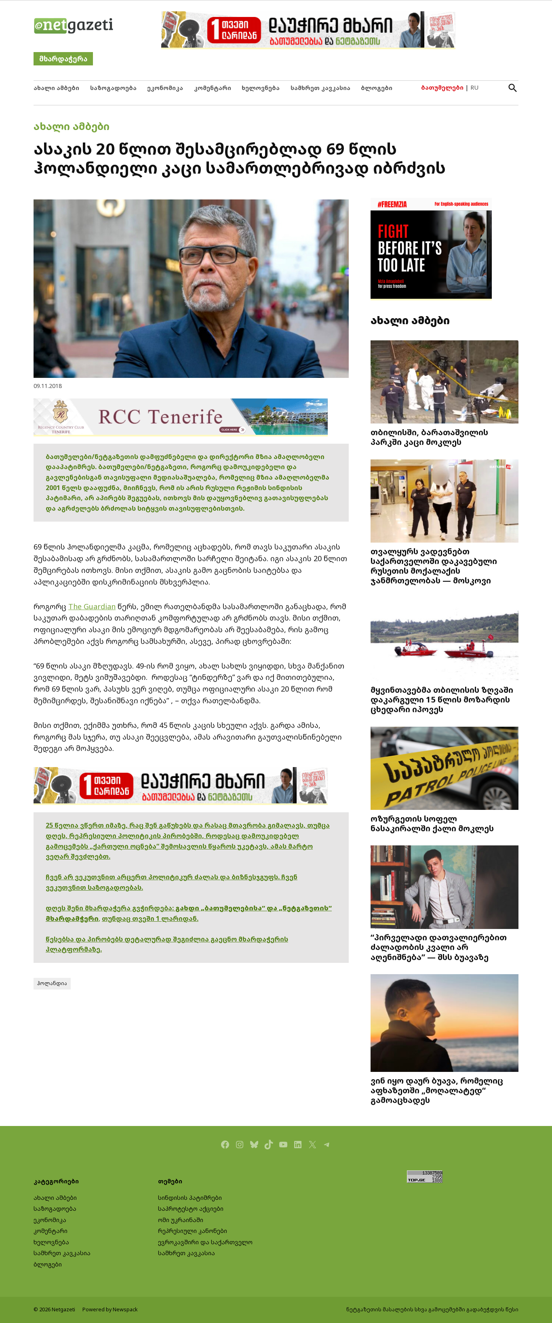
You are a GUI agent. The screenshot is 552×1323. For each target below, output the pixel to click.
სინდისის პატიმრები (190, 1197)
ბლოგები (376, 88)
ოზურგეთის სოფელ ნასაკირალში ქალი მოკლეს (432, 823)
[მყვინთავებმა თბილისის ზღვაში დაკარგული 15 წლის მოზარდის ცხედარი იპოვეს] (444, 640)
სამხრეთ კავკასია (320, 88)
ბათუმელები (442, 87)
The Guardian (92, 606)
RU (474, 87)
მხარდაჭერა (63, 58)
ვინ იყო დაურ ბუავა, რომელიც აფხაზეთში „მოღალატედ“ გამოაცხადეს (437, 1090)
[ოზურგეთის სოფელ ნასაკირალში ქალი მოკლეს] (444, 769)
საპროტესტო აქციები (190, 1208)
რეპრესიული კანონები (192, 1231)
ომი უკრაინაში (180, 1220)
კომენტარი (212, 88)
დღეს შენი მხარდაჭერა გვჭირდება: (110, 908)
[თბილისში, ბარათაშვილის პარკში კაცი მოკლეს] (444, 383)
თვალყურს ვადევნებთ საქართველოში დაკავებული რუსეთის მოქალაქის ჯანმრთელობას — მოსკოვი (434, 565)
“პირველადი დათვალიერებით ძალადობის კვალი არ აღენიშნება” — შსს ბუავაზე (439, 946)
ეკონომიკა (165, 88)
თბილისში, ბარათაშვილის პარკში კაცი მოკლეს (429, 436)
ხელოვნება (261, 88)
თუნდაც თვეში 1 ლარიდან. (150, 918)
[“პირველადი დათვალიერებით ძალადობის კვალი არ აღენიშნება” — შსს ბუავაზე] (444, 888)
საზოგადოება (113, 88)
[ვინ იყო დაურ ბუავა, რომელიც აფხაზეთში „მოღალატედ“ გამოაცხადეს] (444, 1023)
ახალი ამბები (56, 88)
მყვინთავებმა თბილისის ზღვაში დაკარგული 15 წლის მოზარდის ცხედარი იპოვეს (442, 699)
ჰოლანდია (52, 983)
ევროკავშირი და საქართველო (205, 1242)
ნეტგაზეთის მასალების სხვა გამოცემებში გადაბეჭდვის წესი (432, 1309)
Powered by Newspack (110, 1309)
